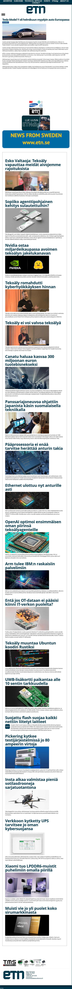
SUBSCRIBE (18, 1)
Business (5, 22)
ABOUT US (64, 1)
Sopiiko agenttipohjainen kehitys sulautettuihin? (28, 203)
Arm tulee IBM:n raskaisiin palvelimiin (30, 565)
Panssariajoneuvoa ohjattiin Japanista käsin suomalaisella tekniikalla (33, 405)
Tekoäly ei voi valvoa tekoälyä (33, 322)
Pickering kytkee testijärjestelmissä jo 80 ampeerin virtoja (27, 740)
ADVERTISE (7, 1)
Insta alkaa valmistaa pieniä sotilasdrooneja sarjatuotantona (31, 783)
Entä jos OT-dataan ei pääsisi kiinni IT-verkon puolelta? (31, 602)
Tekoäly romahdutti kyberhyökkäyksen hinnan (30, 284)
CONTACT (36, 3)
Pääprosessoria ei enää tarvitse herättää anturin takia (34, 446)
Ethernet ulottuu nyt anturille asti (33, 487)
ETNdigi (55, 1)
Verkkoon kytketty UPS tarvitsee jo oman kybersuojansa (27, 824)
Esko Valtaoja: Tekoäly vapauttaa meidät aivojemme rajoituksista (33, 164)
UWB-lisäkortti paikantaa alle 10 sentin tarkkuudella (32, 681)
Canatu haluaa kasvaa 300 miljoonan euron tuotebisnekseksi (29, 360)
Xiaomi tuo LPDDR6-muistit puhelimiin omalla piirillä (30, 868)
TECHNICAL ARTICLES (33, 1)
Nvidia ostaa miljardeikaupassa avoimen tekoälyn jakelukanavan (31, 249)
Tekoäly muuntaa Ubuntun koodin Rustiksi (30, 645)
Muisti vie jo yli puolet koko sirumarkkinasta (31, 910)
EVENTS (47, 1)
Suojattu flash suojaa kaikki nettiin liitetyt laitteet (31, 719)
